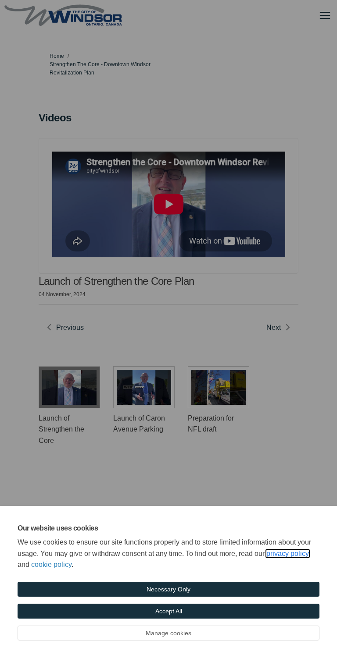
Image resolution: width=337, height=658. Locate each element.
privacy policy (287, 553)
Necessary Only (168, 589)
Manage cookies (168, 633)
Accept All (168, 611)
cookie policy (51, 564)
